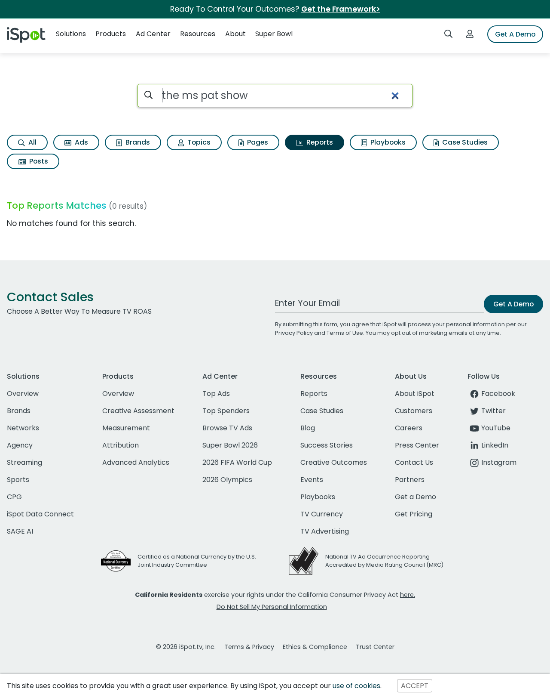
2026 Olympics (227, 480)
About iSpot (414, 393)
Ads (80, 142)
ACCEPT (414, 686)
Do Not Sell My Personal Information (272, 606)
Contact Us (414, 462)
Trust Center (375, 646)
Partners (410, 480)
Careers (408, 428)
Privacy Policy (294, 333)
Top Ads (216, 393)
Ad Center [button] (153, 34)
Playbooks (387, 142)
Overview (23, 393)
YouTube (495, 428)
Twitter (493, 411)
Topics (198, 142)
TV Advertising (324, 531)
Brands (137, 142)
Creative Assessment (138, 411)
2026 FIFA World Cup (237, 462)
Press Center (417, 445)
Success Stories (326, 445)
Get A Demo (515, 34)
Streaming (24, 462)
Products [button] (110, 34)
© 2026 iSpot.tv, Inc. (186, 646)
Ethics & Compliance (315, 646)
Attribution (120, 445)
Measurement (126, 428)
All (32, 142)
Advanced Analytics (135, 462)
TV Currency (321, 514)
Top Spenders (226, 411)
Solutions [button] (71, 34)
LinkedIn (494, 445)
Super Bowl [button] (274, 34)
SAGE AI (20, 531)
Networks (23, 428)
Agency (20, 445)
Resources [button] (197, 34)
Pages (256, 142)
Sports (18, 480)
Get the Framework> (340, 9)
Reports (319, 142)
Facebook (498, 393)
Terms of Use (345, 333)
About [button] (235, 34)
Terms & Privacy (249, 646)
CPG (14, 497)
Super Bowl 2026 (230, 445)
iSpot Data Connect (40, 514)
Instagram (498, 462)
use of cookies (356, 686)
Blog (307, 428)
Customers (413, 411)
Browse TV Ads (227, 428)
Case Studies (464, 142)
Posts (38, 161)
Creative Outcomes (333, 462)
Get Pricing (413, 514)
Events (311, 480)
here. (407, 594)
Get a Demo (415, 497)
